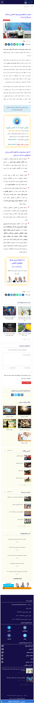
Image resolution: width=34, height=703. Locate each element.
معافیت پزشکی (29, 655)
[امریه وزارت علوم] (27, 479)
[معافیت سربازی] (24, 410)
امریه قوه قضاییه (19, 463)
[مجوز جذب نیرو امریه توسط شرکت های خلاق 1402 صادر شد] (24, 310)
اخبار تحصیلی (29, 652)
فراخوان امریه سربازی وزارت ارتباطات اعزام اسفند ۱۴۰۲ (17, 571)
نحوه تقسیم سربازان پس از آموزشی (15, 497)
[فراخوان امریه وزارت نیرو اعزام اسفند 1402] (9, 327)
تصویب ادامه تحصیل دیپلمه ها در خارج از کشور (17, 539)
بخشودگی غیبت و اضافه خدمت (16, 512)
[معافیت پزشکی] (24, 436)
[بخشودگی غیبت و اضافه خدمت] (27, 513)
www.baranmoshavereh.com (19, 605)
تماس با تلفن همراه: (18, 144)
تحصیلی (31, 649)
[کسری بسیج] (27, 521)
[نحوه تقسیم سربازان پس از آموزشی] (27, 498)
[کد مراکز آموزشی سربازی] (27, 506)
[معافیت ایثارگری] (9, 410)
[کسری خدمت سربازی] (24, 423)
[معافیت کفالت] (9, 423)
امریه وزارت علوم (19, 478)
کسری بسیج (20, 519)
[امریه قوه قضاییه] (27, 464)
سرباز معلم (21, 470)
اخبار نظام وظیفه (6, 20)
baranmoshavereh (21, 698)
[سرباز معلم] (27, 472)
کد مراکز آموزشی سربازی (17, 504)
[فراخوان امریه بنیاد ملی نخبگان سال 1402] (9, 310)
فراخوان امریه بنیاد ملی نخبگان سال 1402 (16, 678)
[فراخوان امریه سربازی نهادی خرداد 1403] (24, 327)
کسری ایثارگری (20, 456)
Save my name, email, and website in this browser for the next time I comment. (17, 377)
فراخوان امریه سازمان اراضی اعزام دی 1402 (17, 547)
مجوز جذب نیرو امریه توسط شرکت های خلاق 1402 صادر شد (13, 669)
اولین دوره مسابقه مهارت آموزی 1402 (17, 563)
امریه (32, 659)
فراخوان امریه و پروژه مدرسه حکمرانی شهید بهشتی (17, 555)
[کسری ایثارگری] (27, 457)
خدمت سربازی (29, 662)
